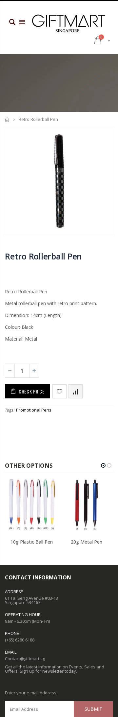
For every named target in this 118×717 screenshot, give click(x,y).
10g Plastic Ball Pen (31, 542)
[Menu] (22, 21)
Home (7, 119)
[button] (103, 465)
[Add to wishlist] (59, 391)
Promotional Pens (33, 410)
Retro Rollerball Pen (43, 256)
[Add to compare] (76, 391)
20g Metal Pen (86, 542)
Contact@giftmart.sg (25, 658)
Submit (93, 709)
